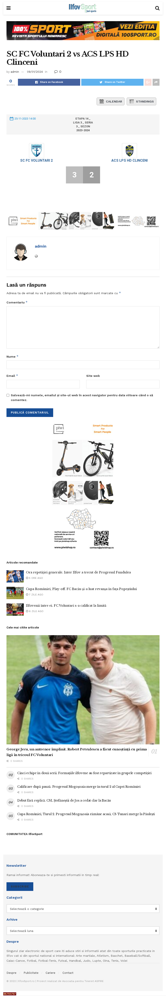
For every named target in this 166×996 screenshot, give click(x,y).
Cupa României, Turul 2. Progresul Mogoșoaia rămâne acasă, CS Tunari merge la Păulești (86, 814)
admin (15, 71)
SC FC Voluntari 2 (36, 160)
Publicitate (31, 972)
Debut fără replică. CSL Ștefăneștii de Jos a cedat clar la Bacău (64, 800)
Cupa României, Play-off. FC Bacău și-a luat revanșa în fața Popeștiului (81, 589)
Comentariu (17, 302)
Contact (67, 972)
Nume (12, 356)
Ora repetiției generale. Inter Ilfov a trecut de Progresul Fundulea (78, 572)
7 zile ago (35, 594)
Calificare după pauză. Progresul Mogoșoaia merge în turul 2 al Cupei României (78, 787)
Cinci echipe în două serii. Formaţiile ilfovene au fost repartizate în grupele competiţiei (84, 773)
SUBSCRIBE (20, 886)
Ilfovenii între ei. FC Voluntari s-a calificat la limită (66, 606)
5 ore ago (35, 577)
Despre (11, 972)
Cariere (50, 972)
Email (12, 376)
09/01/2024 (35, 71)
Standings (145, 101)
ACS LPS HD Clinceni (129, 160)
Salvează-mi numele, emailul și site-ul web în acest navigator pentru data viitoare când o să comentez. (82, 397)
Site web (93, 375)
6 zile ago (35, 611)
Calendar (114, 101)
